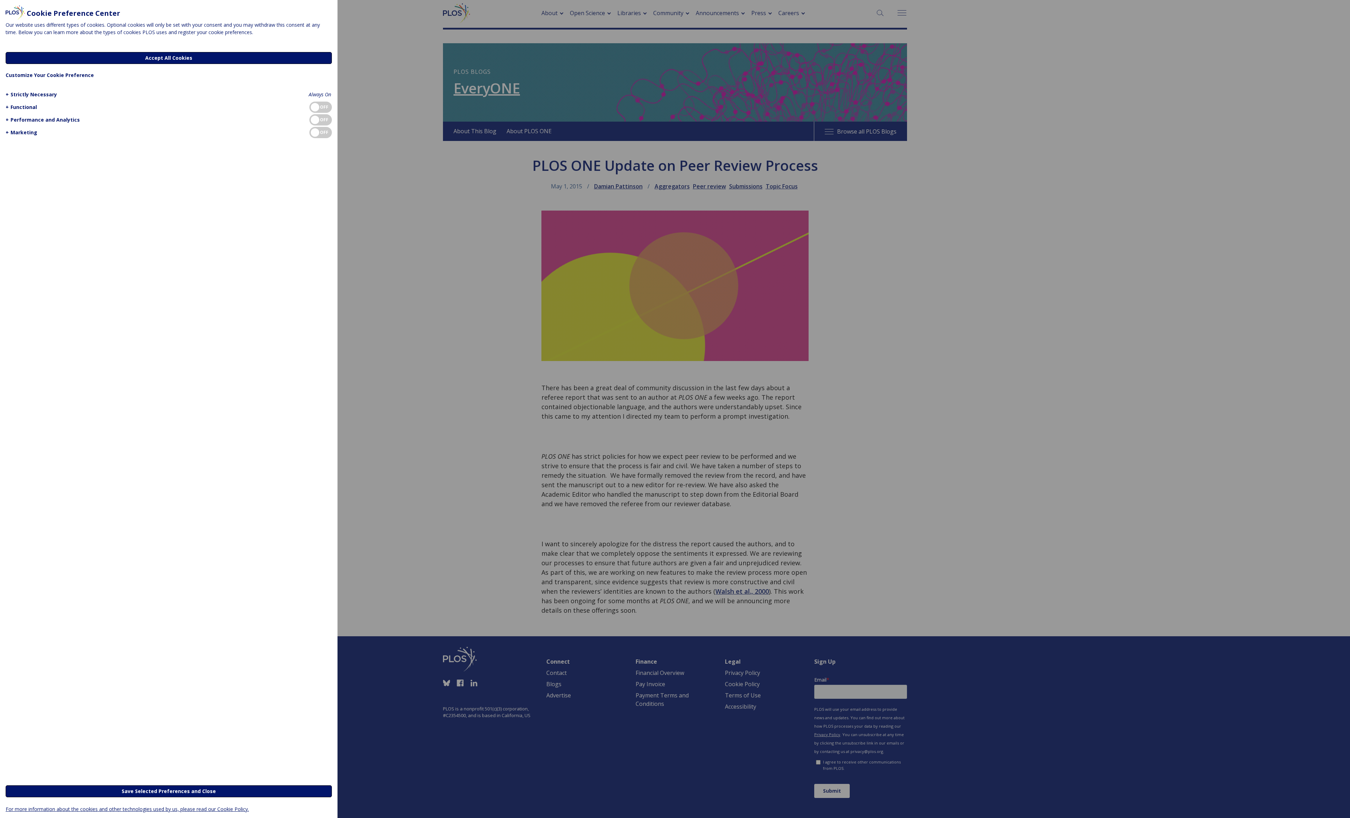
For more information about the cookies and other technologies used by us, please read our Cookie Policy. (127, 809)
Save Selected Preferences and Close (169, 791)
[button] (31, 94)
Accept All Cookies (168, 57)
